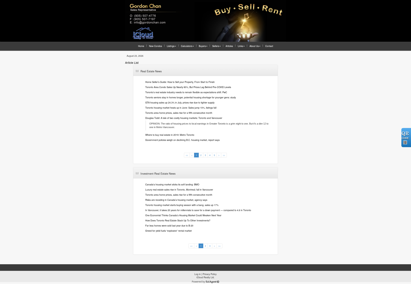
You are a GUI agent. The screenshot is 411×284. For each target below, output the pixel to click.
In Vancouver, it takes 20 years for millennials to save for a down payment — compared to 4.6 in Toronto (198, 210)
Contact (269, 46)
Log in (197, 274)
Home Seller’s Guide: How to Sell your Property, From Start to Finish (180, 82)
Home (141, 46)
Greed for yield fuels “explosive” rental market (168, 230)
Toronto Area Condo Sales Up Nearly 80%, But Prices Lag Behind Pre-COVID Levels (188, 87)
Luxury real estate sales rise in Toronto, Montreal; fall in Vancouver (179, 189)
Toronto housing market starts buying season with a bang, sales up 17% (182, 205)
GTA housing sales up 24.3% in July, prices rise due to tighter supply (179, 102)
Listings (171, 46)
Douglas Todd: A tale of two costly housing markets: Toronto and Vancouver (183, 118)
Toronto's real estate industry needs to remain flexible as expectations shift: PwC (186, 92)
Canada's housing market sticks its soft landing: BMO (172, 184)
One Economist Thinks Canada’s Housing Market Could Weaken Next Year (183, 215)
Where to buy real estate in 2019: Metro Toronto (169, 134)
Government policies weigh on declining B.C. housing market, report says (182, 140)
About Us (254, 46)
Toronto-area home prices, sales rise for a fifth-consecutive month (178, 112)
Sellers (215, 46)
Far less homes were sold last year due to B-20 (169, 225)
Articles (229, 46)
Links (240, 46)
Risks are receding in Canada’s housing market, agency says (176, 199)
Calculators (186, 46)
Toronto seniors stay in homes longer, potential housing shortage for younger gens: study (190, 97)
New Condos (155, 46)
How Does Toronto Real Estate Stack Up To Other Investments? (177, 220)
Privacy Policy (210, 274)
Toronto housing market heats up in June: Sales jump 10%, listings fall (180, 107)
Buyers (202, 46)
